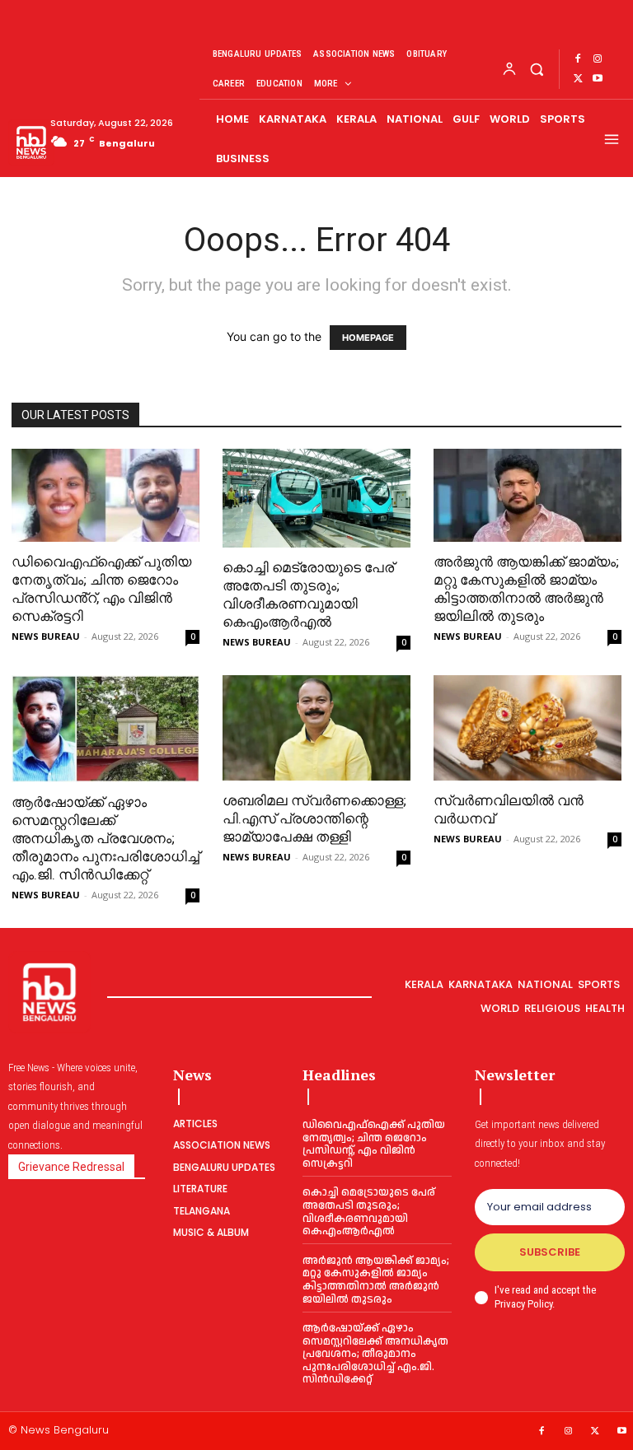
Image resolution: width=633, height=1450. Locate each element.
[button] (536, 68)
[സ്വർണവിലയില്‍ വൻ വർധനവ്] (527, 728)
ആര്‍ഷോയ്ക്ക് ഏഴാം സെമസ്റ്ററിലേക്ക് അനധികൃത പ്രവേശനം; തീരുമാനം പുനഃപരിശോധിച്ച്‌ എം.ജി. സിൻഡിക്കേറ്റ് (105, 838)
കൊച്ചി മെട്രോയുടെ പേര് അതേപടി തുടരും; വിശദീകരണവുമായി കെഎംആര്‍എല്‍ (368, 1211)
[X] (578, 79)
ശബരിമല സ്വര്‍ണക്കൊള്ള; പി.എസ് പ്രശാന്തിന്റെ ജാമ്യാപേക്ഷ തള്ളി (314, 818)
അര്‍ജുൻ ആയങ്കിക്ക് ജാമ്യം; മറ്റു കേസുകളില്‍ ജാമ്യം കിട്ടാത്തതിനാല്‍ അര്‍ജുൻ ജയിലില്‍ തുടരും (375, 1280)
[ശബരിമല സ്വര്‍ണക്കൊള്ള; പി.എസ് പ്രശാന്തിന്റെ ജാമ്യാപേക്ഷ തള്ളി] (316, 728)
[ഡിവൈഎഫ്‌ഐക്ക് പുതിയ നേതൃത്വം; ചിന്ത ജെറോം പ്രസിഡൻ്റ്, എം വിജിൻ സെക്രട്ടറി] (105, 495)
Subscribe (549, 1252)
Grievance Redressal (71, 1166)
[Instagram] (597, 59)
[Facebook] (578, 59)
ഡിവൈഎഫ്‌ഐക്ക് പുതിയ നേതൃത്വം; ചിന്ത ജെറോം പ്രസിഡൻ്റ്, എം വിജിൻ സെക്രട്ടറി (373, 1144)
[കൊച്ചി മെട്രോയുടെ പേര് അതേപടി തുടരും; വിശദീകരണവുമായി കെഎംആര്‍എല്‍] (316, 498)
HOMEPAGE (368, 337)
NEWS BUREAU (46, 636)
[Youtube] (597, 79)
